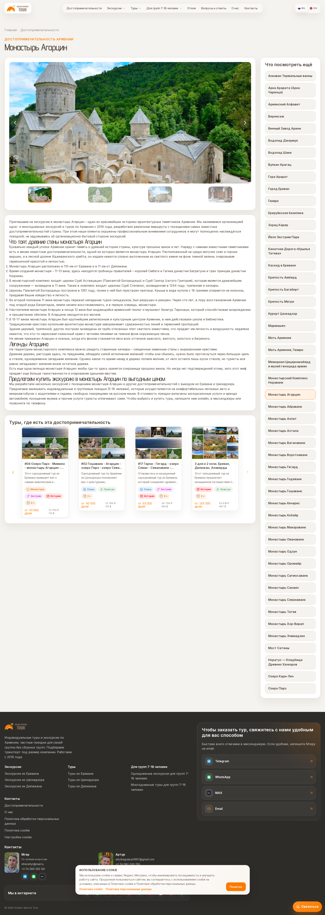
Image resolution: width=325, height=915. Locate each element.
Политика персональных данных (129, 889)
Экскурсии (13, 767)
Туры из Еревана (80, 773)
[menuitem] (84, 8)
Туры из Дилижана (82, 786)
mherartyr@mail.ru (32, 864)
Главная (11, 30)
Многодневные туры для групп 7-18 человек (158, 787)
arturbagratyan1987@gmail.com (134, 859)
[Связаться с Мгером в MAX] (42, 876)
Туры (71, 767)
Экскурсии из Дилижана (23, 786)
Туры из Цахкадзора (83, 780)
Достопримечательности (39, 30)
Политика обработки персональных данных (32, 821)
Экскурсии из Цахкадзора (24, 780)
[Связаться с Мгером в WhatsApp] (33, 876)
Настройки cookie (18, 837)
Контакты (12, 799)
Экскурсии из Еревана (22, 773)
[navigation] (15, 122)
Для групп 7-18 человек (149, 767)
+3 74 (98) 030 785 (127, 864)
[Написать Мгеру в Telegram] (25, 876)
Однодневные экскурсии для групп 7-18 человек (160, 776)
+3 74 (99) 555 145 (33, 868)
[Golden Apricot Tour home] (18, 8)
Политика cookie (91, 889)
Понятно (236, 887)
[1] (40, 195)
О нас (9, 812)
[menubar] (162, 8)
